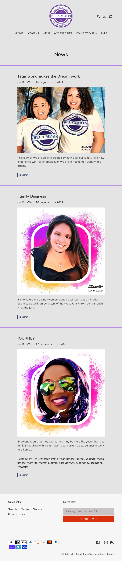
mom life (32, 462)
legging (91, 458)
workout (22, 466)
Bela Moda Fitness (79, 554)
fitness (70, 458)
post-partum (66, 462)
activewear (58, 458)
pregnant (96, 462)
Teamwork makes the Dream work (48, 76)
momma (44, 462)
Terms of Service (31, 509)
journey (80, 458)
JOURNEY (26, 338)
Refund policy (16, 514)
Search (12, 509)
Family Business (31, 196)
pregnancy (82, 462)
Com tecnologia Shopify (101, 554)
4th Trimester (41, 458)
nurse (53, 462)
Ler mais (23, 175)
